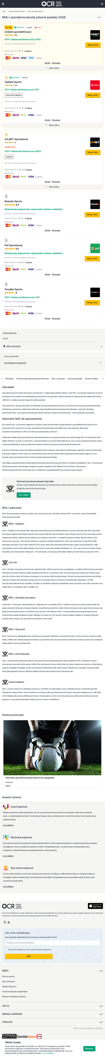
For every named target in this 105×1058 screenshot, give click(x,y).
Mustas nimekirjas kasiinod (14, 996)
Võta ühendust (8, 981)
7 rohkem (38, 58)
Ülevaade (56, 63)
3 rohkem (38, 269)
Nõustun (89, 1048)
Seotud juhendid (75, 378)
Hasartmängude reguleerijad (14, 991)
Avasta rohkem (91, 378)
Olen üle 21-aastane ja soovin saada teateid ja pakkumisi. (29, 949)
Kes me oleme (8, 976)
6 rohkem (38, 177)
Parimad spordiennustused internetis (32, 378)
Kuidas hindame (9, 986)
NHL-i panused (58, 378)
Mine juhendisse (14, 346)
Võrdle (47, 63)
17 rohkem (39, 313)
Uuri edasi (23, 494)
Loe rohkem (48, 1053)
